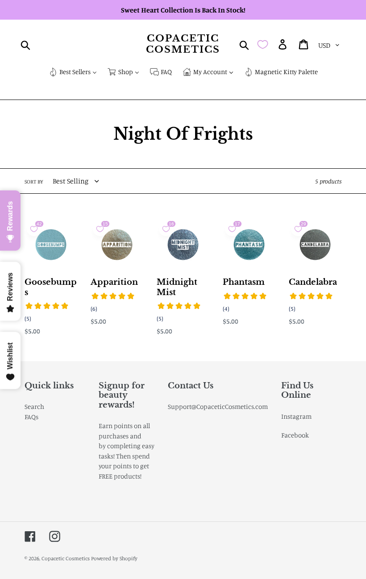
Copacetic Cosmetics (183, 44)
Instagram (296, 416)
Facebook (295, 435)
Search (34, 406)
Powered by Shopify (114, 558)
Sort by (34, 181)
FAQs (31, 416)
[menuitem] (72, 73)
